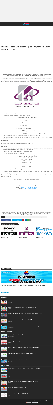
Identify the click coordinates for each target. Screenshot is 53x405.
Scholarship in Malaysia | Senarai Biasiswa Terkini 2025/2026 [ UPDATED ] (24, 368)
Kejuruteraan (25, 217)
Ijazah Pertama (18, 217)
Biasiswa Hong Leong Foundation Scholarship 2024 (19, 374)
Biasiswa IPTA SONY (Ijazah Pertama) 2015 (7, 236)
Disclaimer (42, 400)
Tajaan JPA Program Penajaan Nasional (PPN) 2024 (19, 300)
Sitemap (50, 400)
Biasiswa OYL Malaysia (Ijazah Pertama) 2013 (43, 236)
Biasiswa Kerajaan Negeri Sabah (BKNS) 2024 (18, 359)
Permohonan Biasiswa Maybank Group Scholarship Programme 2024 (23, 381)
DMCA (46, 400)
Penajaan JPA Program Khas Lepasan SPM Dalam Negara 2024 (22, 307)
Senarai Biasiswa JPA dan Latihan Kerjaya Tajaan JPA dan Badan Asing (23, 285)
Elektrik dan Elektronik (10, 217)
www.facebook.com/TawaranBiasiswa (29, 187)
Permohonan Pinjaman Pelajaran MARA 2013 (18, 393)
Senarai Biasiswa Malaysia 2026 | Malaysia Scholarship (14, 403)
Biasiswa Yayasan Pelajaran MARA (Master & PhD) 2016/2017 (26, 236)
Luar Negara (32, 217)
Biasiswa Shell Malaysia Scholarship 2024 (17, 387)
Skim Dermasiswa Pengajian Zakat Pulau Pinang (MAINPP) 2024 (22, 353)
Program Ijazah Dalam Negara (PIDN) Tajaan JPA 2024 (20, 319)
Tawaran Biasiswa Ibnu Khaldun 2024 (16, 334)
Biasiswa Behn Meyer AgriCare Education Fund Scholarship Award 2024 (23, 347)
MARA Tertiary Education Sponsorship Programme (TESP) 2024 (22, 341)
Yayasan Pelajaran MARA (12, 43)
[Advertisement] (26, 11)
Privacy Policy (36, 400)
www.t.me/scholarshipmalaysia (29, 188)
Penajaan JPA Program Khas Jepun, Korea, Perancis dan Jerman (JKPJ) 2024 (25, 313)
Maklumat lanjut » (5, 292)
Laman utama (4, 43)
